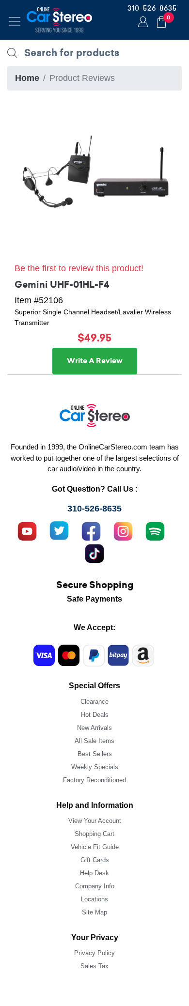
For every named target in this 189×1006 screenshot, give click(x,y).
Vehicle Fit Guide (95, 847)
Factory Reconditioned (94, 780)
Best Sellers (95, 754)
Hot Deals (95, 714)
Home (27, 78)
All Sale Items (94, 740)
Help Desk (94, 873)
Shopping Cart (94, 833)
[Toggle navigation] (14, 21)
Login (141, 23)
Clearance (94, 701)
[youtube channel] (27, 530)
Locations (94, 899)
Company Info (94, 886)
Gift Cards (94, 860)
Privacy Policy (94, 953)
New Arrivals (94, 727)
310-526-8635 (152, 8)
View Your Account (94, 820)
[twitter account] (59, 530)
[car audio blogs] (155, 530)
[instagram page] (123, 530)
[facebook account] (91, 530)
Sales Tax (94, 966)
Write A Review (95, 361)
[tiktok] (94, 552)
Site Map (94, 912)
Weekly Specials (94, 767)
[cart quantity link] (161, 20)
